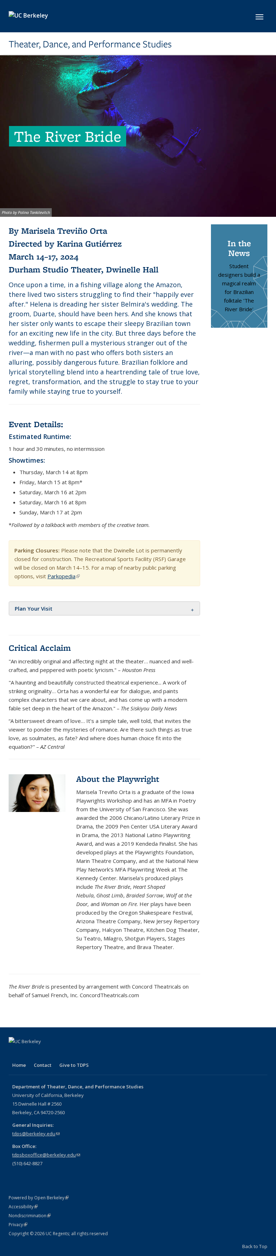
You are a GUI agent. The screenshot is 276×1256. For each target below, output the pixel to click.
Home (19, 1065)
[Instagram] (43, 1054)
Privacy (18, 1225)
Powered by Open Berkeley (39, 1198)
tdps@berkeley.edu (36, 1133)
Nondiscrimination (30, 1216)
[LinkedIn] (29, 1054)
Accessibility (23, 1207)
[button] (33, 608)
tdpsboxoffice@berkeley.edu (46, 1155)
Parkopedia (63, 576)
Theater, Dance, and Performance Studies (90, 44)
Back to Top (254, 1246)
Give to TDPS (74, 1065)
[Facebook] (15, 1054)
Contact (42, 1065)
